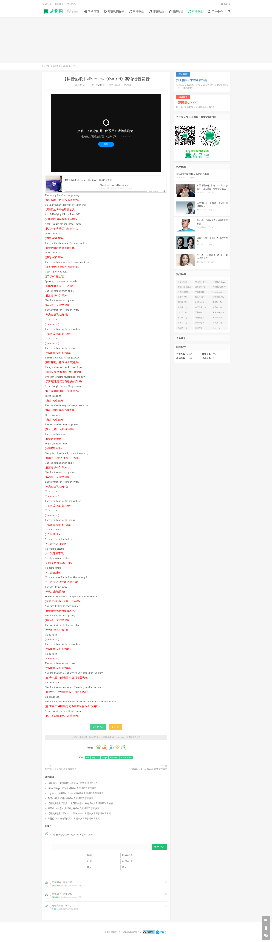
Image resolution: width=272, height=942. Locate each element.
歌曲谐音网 (53, 11)
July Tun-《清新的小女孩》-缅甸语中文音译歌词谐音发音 (75, 793)
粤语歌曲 (138, 11)
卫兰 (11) (216, 328)
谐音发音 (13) (218, 312)
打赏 (116, 727)
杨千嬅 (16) (217, 307)
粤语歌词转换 (116, 11)
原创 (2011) (182, 282)
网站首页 (93, 11)
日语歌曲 (177, 11)
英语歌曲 (197, 11)
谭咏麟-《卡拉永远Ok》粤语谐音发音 (149, 769)
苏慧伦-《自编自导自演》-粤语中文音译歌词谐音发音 (74, 818)
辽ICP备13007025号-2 (132, 932)
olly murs (95, 757)
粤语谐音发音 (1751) (200, 282)
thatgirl (104, 757)
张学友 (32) (199, 297)
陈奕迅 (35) (182, 297)
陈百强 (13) (182, 318)
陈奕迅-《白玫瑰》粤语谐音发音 (60, 769)
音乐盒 (226, 4)
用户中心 (217, 11)
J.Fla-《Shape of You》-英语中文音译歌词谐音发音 (72, 788)
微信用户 (56, 885)
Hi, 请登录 (47, 4)
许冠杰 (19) (199, 302)
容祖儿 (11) (217, 323)
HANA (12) (217, 318)
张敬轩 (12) (199, 323)
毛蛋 (54, 909)
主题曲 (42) (199, 292)
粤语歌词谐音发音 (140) (219, 287)
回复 (80, 885)
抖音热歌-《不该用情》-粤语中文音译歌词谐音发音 (73, 783)
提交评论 (159, 847)
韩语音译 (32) (218, 297)
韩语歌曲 (158, 11)
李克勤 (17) (217, 302)
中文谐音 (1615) (184, 287)
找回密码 (71, 4)
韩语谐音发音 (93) (183, 292)
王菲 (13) (198, 312)
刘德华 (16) (182, 312)
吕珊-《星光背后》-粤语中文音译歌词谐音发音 (70, 798)
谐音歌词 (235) (201, 287)
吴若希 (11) (199, 328)
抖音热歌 (114, 757)
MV (87, 757)
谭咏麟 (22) (182, 302)
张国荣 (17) (182, 307)
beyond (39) (217, 292)
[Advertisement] (136, 42)
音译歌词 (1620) (219, 282)
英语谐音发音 (126, 757)
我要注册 (59, 4)
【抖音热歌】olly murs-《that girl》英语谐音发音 (106, 79)
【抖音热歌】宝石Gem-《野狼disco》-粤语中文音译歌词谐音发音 (79, 813)
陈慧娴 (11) (182, 328)
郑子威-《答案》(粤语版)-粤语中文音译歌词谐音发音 (73, 808)
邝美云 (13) (199, 318)
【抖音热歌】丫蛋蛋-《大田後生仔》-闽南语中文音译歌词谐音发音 (80, 803)
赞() (100, 727)
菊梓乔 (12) (182, 323)
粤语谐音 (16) (200, 307)
